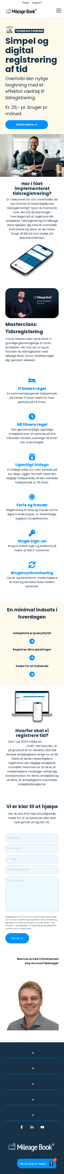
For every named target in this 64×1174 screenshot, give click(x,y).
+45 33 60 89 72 (48, 967)
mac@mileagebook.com (41, 972)
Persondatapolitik (40, 928)
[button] (58, 10)
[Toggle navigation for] (32, 1055)
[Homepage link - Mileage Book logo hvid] (32, 1151)
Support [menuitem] (37, 2)
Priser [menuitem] (26, 2)
